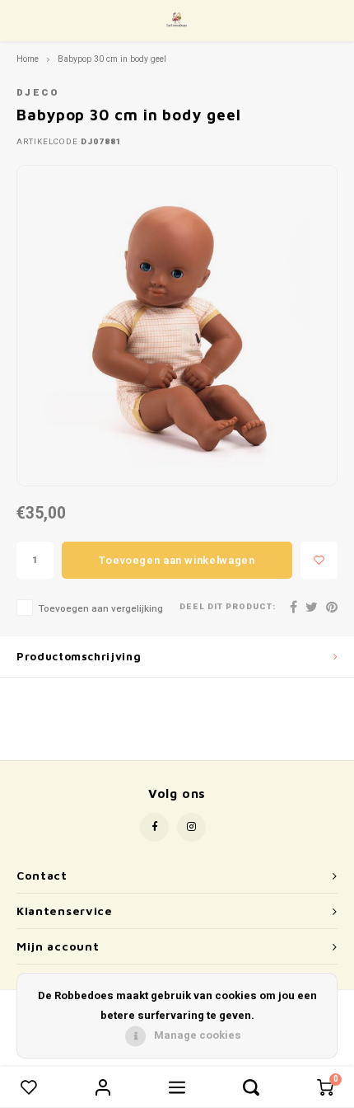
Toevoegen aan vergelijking (101, 609)
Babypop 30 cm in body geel (112, 59)
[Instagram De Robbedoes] (191, 827)
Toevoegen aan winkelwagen (176, 560)
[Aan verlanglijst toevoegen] (319, 560)
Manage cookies (197, 1035)
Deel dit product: (227, 607)
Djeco (38, 93)
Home (27, 59)
